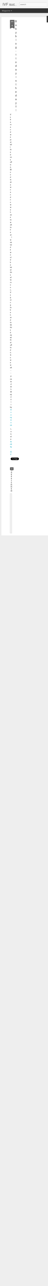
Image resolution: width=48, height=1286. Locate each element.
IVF (11, 453)
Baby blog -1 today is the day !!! (16, 65)
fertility (11, 444)
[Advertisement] (26, 60)
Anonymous (11, 417)
